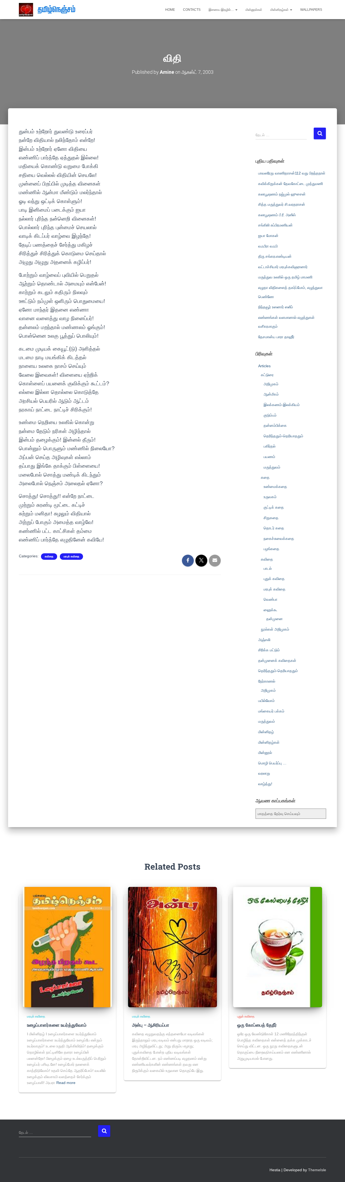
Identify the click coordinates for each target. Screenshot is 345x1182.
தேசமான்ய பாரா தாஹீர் (276, 337)
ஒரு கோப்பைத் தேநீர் (257, 1025)
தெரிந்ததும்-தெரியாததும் (283, 436)
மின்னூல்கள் (254, 10)
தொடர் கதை (274, 528)
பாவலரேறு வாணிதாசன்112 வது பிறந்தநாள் (291, 173)
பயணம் (269, 456)
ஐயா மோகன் (268, 235)
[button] (236, 10)
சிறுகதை (271, 518)
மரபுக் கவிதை (71, 556)
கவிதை (49, 556)
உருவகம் (270, 497)
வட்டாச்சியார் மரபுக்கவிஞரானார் (283, 267)
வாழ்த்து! (265, 784)
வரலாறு (264, 773)
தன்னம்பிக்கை (275, 425)
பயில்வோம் (266, 700)
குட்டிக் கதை (274, 507)
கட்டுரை (267, 375)
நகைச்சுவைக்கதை (279, 538)
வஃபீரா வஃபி (268, 246)
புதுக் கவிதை (274, 578)
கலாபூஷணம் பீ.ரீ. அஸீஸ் (277, 215)
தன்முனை (274, 619)
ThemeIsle (317, 1170)
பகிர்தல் (269, 446)
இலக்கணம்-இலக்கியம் (282, 405)
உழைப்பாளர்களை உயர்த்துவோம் (57, 1025)
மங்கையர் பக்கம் (271, 711)
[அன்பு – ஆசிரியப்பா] (172, 947)
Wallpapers (311, 10)
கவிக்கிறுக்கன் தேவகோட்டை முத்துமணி (290, 183)
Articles (264, 366)
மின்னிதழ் (266, 732)
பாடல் (268, 568)
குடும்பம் (270, 415)
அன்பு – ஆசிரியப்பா (150, 1025)
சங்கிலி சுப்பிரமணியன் (275, 225)
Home (170, 10)
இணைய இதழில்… (222, 10)
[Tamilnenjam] (49, 9)
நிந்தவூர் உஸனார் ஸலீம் (275, 307)
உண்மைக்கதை (275, 486)
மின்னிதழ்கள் (279, 10)
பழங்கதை (271, 549)
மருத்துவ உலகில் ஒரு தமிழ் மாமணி (285, 277)
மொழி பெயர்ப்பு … (272, 763)
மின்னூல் (265, 752)
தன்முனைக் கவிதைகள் (277, 660)
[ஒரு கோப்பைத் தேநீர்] (277, 947)
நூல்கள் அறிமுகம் (275, 629)
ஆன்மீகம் (271, 394)
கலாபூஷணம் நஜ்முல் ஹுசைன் (282, 194)
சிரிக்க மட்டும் (269, 650)
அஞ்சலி (264, 640)
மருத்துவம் (272, 467)
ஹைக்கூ (270, 610)
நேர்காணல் (266, 681)
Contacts (192, 10)
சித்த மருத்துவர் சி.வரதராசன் (281, 204)
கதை (265, 477)
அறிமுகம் (271, 384)
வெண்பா (270, 599)
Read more (65, 1082)
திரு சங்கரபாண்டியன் (275, 256)
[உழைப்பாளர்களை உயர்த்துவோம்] (67, 947)
